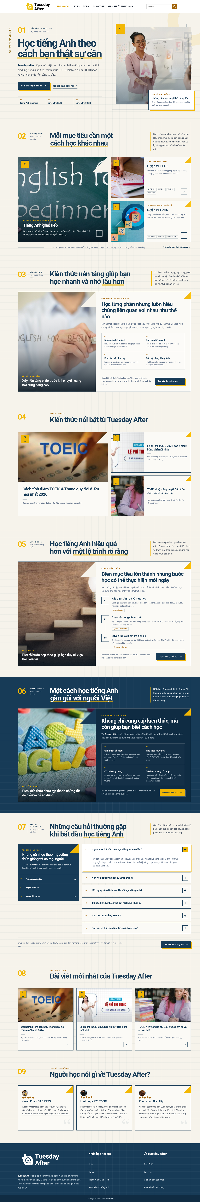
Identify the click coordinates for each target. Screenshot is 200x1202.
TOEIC (86, 6)
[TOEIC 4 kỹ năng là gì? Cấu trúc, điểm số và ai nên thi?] (127, 496)
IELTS (76, 6)
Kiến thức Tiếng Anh (120, 6)
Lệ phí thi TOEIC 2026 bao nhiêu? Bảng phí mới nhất (167, 447)
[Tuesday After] (37, 6)
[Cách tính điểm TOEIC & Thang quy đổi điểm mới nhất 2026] (63, 457)
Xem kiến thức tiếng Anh (168, 381)
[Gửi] (174, 6)
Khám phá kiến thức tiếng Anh (177, 247)
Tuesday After (26, 65)
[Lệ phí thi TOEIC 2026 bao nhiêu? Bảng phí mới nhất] (127, 452)
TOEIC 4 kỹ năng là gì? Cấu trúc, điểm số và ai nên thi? (166, 491)
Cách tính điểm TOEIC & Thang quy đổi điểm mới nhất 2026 (61, 492)
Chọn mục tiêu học (170, 792)
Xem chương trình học (31, 86)
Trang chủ (63, 6)
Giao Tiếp (99, 6)
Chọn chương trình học (168, 656)
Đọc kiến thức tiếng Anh (65, 86)
